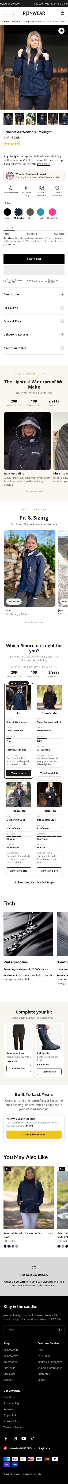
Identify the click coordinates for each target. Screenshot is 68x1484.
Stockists (8, 1379)
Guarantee (43, 1373)
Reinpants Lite (15, 1053)
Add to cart (34, 259)
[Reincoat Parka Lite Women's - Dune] (63, 1246)
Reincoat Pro (10, 1356)
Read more (43, 164)
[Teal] (40, 213)
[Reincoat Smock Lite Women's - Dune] (16, 1246)
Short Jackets (28, 21)
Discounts (9, 1373)
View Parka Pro (49, 870)
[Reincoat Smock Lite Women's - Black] (5, 1246)
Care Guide (44, 1356)
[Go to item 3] (31, 119)
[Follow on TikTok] (32, 1438)
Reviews (8, 1409)
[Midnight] (19, 213)
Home (6, 21)
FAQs (40, 1349)
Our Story (9, 1397)
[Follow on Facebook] (5, 1438)
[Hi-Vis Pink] (52, 213)
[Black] (7, 213)
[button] (12, 144)
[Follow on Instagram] (14, 1438)
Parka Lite (18, 811)
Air (19, 713)
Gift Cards (9, 1368)
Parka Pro (49, 811)
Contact (41, 1379)
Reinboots (43, 1053)
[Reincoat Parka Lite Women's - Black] (66, 1246)
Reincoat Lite (10, 1349)
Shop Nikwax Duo (34, 1134)
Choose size (18, 1068)
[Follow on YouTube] (23, 1438)
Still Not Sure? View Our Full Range (34, 882)
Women (16, 21)
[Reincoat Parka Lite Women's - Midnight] (59, 1246)
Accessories (10, 1361)
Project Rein (10, 1415)
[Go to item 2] (19, 119)
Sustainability (11, 1403)
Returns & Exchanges (49, 1361)
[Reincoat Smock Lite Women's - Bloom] (13, 1246)
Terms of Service (13, 1427)
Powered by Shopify (31, 1473)
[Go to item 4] (42, 119)
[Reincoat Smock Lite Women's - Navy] (9, 1246)
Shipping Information (49, 1368)
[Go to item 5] (53, 119)
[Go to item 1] (8, 119)
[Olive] (30, 213)
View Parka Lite (18, 870)
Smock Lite (49, 713)
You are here (18, 773)
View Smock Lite (49, 773)
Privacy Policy (11, 1421)
